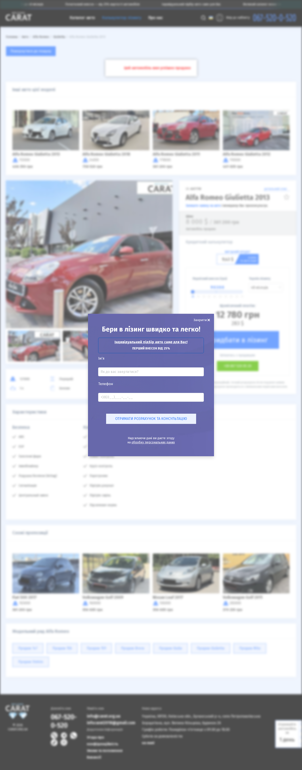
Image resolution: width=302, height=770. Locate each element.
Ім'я (101, 359)
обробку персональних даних (153, 442)
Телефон (105, 384)
